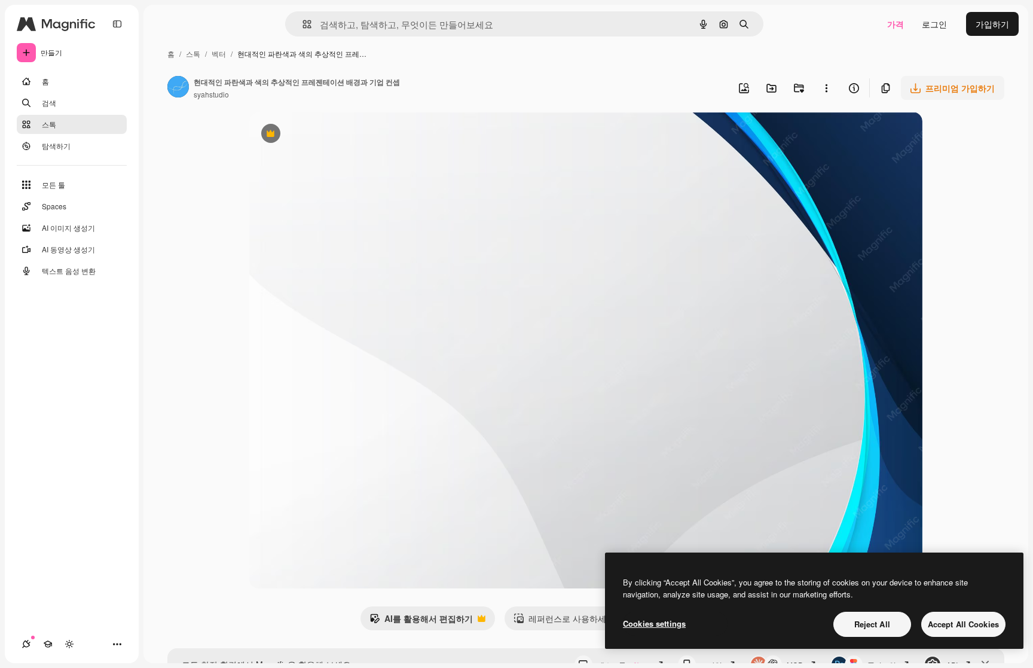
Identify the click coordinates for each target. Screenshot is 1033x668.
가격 (895, 24)
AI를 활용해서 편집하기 (421, 621)
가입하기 (992, 24)
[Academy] (47, 644)
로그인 (934, 24)
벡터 (219, 53)
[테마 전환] (69, 644)
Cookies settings (654, 623)
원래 (318, 135)
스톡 (193, 53)
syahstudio (211, 94)
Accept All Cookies (963, 624)
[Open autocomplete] (302, 24)
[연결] (26, 644)
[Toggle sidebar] (117, 23)
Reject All (872, 624)
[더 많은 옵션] (826, 88)
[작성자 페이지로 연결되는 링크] (178, 88)
